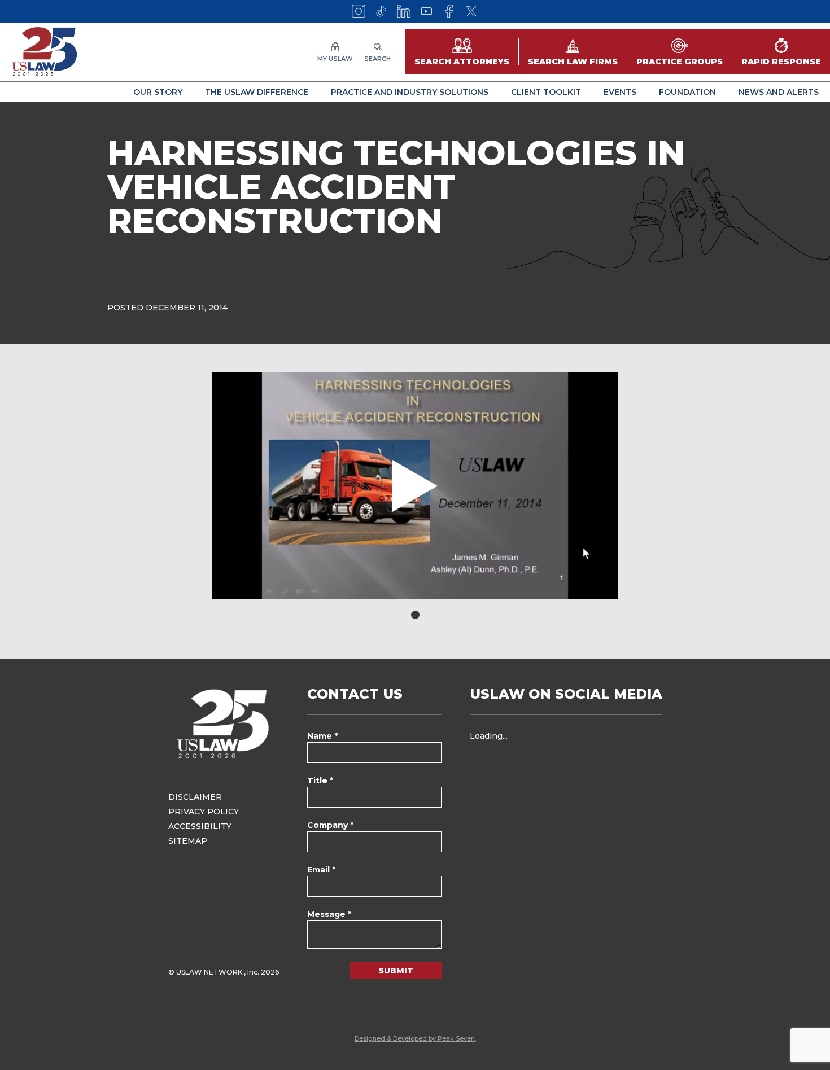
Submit (395, 971)
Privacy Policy (203, 811)
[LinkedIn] (403, 11)
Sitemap (187, 841)
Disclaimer (195, 797)
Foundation (687, 92)
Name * (322, 736)
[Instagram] (358, 11)
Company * (330, 825)
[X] (471, 11)
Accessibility (199, 826)
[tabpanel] (415, 485)
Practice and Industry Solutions (409, 92)
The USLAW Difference (256, 92)
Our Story (157, 92)
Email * (321, 870)
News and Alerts (779, 92)
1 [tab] (415, 615)
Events (620, 92)
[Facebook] (449, 11)
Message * (329, 914)
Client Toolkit (546, 92)
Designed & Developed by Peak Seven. (415, 1038)
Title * (320, 780)
